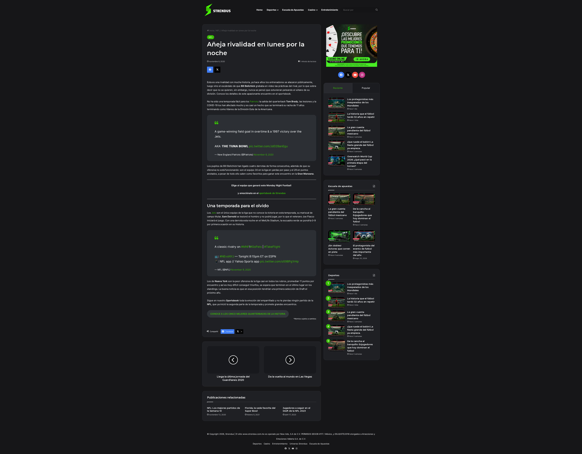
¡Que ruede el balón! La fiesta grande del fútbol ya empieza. (360, 145)
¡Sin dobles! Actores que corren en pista (339, 248)
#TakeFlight (272, 246)
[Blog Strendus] (217, 10)
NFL (218, 30)
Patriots (254, 101)
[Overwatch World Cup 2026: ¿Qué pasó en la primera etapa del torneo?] (336, 160)
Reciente (338, 88)
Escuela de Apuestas (293, 10)
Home (259, 10)
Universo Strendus (298, 443)
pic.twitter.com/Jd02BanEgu (268, 146)
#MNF (245, 246)
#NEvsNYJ (227, 256)
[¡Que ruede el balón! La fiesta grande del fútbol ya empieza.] (336, 146)
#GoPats (256, 246)
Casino (311, 10)
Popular (366, 88)
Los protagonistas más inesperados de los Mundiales (360, 102)
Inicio (211, 30)
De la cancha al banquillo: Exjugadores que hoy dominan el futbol (362, 215)
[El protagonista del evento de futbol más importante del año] (364, 236)
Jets (213, 212)
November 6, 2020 (263, 154)
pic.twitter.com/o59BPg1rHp (279, 261)
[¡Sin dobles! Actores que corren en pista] (339, 236)
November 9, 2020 (241, 269)
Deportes (271, 10)
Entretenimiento (329, 10)
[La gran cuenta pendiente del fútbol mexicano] (336, 131)
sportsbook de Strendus (272, 193)
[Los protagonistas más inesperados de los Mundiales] (336, 103)
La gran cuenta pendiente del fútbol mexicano (358, 130)
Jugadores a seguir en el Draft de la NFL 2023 (296, 409)
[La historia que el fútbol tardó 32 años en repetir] (336, 118)
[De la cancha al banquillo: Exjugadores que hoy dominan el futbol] (364, 199)
